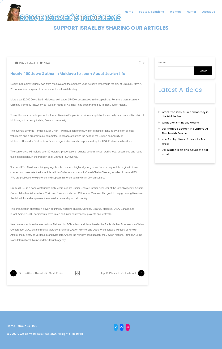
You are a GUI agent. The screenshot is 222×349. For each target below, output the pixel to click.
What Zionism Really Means (180, 122)
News (47, 62)
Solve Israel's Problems (40, 334)
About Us (24, 326)
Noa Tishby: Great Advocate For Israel (183, 141)
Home (11, 326)
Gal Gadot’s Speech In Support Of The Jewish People (185, 131)
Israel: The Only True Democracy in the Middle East (185, 114)
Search (162, 62)
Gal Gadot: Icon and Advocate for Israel (185, 152)
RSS (34, 326)
